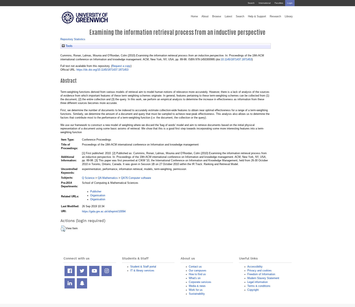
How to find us (197, 274)
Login (290, 3)
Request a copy (121, 65)
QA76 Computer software (136, 177)
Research (275, 16)
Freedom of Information (261, 274)
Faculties (279, 3)
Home (194, 16)
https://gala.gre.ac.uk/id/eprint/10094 (104, 211)
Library (289, 16)
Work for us (196, 289)
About (205, 16)
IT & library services (142, 270)
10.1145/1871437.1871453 (236, 59)
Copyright (253, 289)
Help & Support (257, 16)
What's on (195, 278)
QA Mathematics (108, 177)
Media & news (197, 285)
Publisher (95, 191)
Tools (69, 46)
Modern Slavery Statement (263, 278)
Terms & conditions (258, 285)
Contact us (195, 266)
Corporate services (200, 282)
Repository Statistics (72, 39)
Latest (228, 16)
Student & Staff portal (143, 266)
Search (251, 3)
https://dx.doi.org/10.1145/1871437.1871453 (102, 69)
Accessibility (255, 266)
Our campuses (197, 270)
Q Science (88, 177)
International (265, 3)
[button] (63, 229)
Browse (216, 16)
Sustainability (197, 293)
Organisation (97, 195)
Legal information (257, 282)
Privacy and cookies (259, 270)
